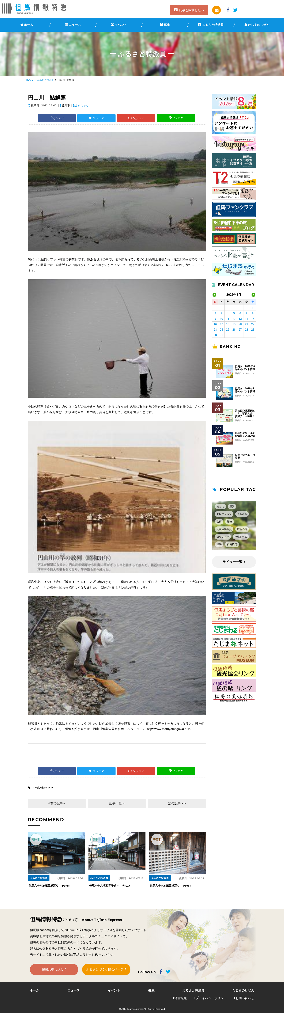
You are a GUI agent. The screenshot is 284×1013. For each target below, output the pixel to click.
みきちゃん (81, 105)
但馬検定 (232, 544)
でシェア (58, 118)
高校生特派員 (224, 529)
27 (240, 329)
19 (234, 324)
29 (252, 329)
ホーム (28, 24)
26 (234, 329)
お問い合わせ (245, 998)
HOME (29, 79)
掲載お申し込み (53, 969)
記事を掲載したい (191, 10)
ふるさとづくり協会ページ (104, 969)
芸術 (219, 521)
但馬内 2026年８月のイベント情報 (245, 368)
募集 (167, 24)
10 (221, 318)
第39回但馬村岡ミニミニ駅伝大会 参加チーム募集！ (245, 413)
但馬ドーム (241, 536)
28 (246, 329)
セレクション (224, 514)
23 (215, 329)
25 (227, 329)
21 (246, 324)
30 (215, 335)
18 (227, 324)
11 (227, 318)
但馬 (219, 544)
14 (246, 318)
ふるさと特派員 (213, 24)
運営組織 (180, 998)
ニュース (75, 24)
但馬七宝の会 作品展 (245, 456)
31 (221, 335)
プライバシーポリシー (211, 998)
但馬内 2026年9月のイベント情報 (245, 390)
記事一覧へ (117, 803)
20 (240, 324)
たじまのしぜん (259, 24)
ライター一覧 (232, 562)
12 (234, 318)
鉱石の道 (242, 529)
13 (240, 318)
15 (252, 318)
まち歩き (242, 514)
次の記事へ (176, 803)
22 (252, 324)
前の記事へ (58, 803)
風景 (232, 506)
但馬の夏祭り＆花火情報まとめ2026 (245, 434)
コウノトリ (223, 536)
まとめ (220, 506)
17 (221, 324)
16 (215, 324)
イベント (121, 24)
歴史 (229, 521)
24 (221, 329)
